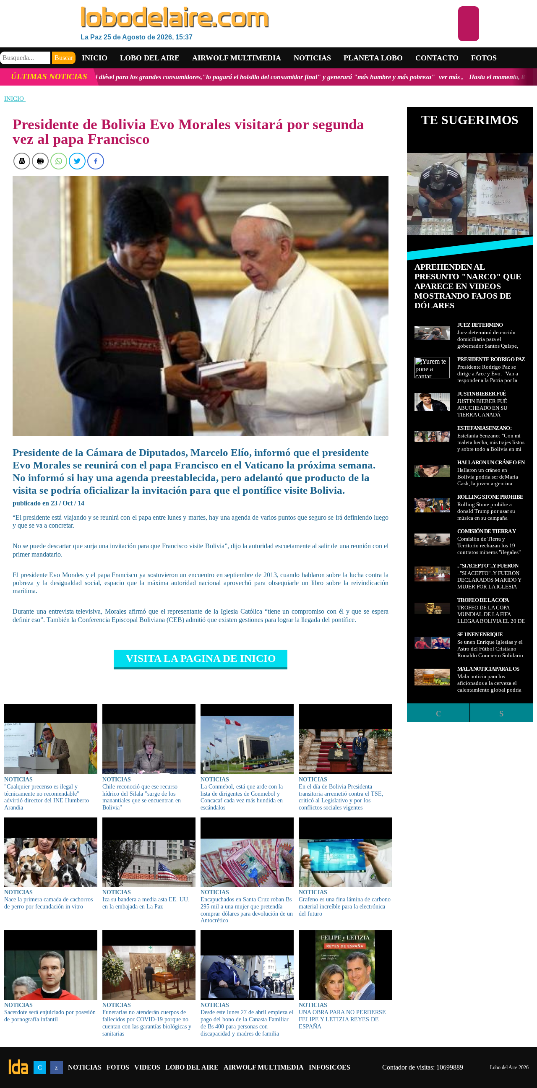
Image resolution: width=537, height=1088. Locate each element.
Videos (147, 1067)
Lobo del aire (150, 58)
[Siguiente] (501, 712)
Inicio (94, 58)
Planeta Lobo (373, 58)
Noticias (312, 58)
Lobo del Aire (192, 1067)
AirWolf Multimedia (264, 1067)
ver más (376, 77)
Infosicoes (329, 1067)
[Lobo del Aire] (269, 17)
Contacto (437, 58)
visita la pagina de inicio (201, 658)
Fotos (484, 58)
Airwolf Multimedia (236, 58)
